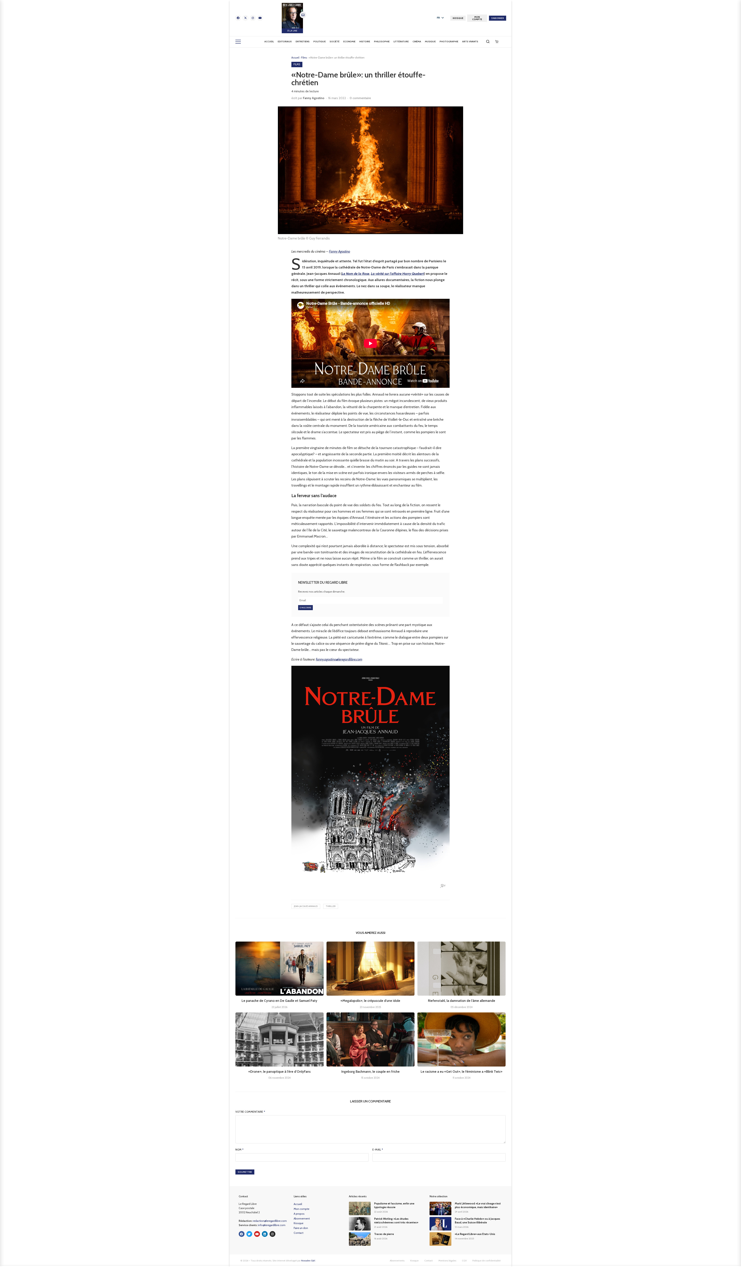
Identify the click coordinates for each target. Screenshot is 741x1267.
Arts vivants (470, 41)
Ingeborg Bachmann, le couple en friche (370, 1071)
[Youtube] (260, 18)
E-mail (377, 1149)
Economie (349, 41)
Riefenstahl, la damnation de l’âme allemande (461, 1001)
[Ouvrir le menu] (238, 42)
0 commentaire (360, 98)
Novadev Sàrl (308, 1260)
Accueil (269, 41)
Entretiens (303, 41)
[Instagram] (252, 18)
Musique (430, 41)
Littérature (401, 41)
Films (304, 57)
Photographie (449, 41)
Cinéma (417, 41)
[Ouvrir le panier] (496, 41)
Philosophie (382, 41)
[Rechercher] (488, 41)
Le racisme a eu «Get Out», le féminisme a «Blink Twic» (461, 1071)
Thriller (331, 906)
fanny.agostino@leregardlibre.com (339, 659)
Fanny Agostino (313, 98)
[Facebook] (238, 18)
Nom (239, 1149)
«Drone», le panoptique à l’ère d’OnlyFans (279, 1071)
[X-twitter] (245, 18)
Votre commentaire (250, 1111)
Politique (319, 41)
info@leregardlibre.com (271, 1225)
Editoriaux (285, 41)
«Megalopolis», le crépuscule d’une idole (370, 1001)
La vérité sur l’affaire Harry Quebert (397, 274)
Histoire (364, 41)
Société (334, 41)
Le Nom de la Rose (355, 274)
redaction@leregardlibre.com (270, 1221)
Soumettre (245, 1171)
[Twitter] (249, 1234)
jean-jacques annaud (306, 906)
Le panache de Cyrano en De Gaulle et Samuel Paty (279, 1001)
